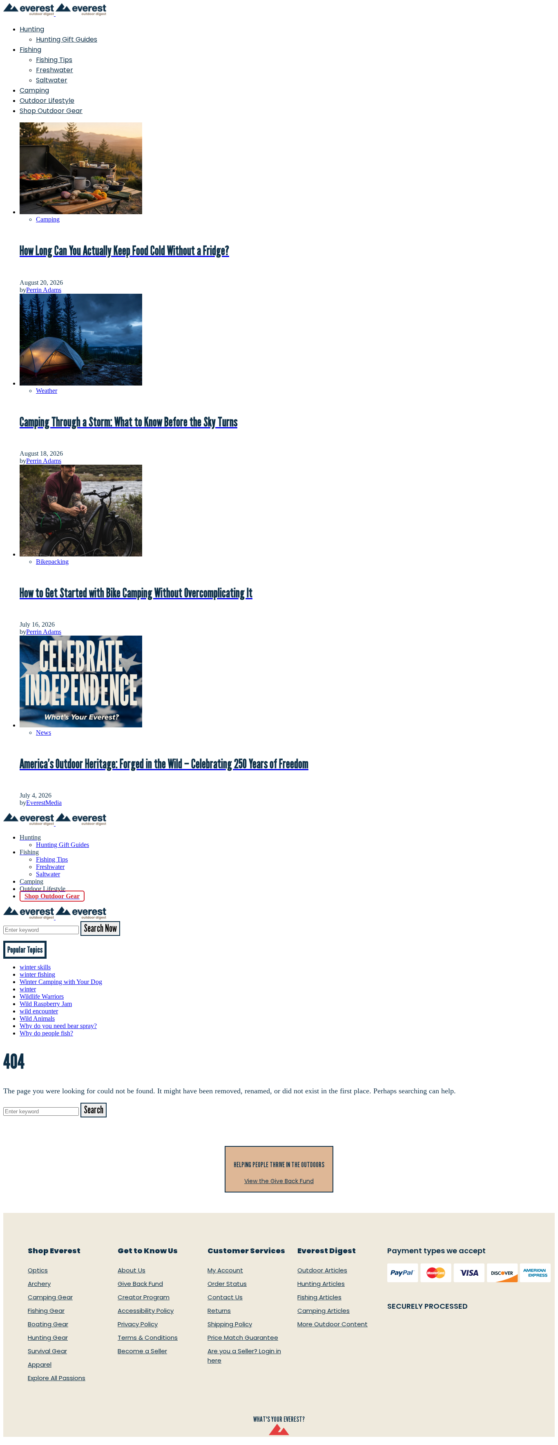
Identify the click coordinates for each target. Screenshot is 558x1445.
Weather (46, 390)
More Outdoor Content (332, 1324)
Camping (34, 90)
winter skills (35, 967)
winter (28, 989)
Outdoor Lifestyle (47, 100)
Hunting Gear (48, 1337)
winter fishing (37, 974)
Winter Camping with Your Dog (61, 981)
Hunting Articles (321, 1283)
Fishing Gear (46, 1310)
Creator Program (144, 1297)
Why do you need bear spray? (58, 1025)
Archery (39, 1283)
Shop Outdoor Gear (51, 110)
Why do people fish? (46, 1033)
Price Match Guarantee (243, 1337)
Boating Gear (48, 1324)
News (43, 732)
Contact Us (225, 1297)
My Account (225, 1270)
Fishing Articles (319, 1297)
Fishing (30, 49)
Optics (38, 1270)
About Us (131, 1270)
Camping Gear (50, 1297)
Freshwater (54, 70)
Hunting (32, 29)
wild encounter (39, 1011)
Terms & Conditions (148, 1337)
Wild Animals (37, 1018)
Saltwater (51, 80)
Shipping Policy (230, 1324)
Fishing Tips (54, 59)
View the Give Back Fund (279, 1181)
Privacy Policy (138, 1324)
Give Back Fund (140, 1283)
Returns (219, 1310)
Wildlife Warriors (42, 996)
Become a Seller (142, 1351)
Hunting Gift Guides (66, 39)
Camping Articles (323, 1310)
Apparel (39, 1364)
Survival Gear (47, 1351)
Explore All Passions (56, 1378)
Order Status (227, 1283)
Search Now (100, 928)
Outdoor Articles (322, 1270)
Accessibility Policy (146, 1310)
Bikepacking (52, 561)
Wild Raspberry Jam (46, 1003)
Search (93, 1110)
